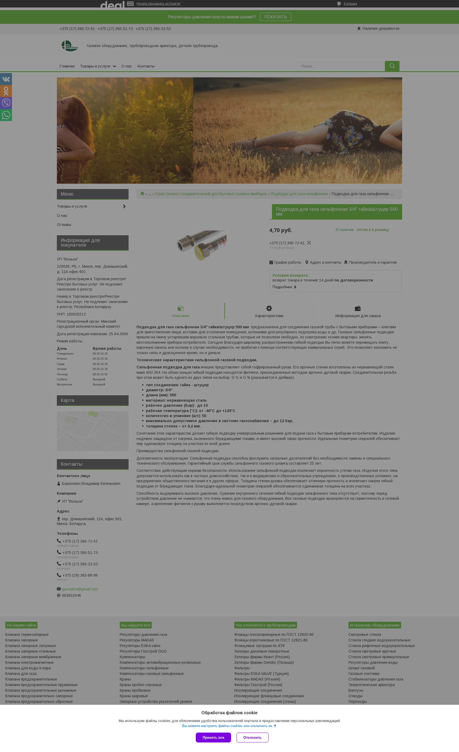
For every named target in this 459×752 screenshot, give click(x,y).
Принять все (213, 738)
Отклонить (252, 738)
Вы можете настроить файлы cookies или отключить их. (227, 726)
